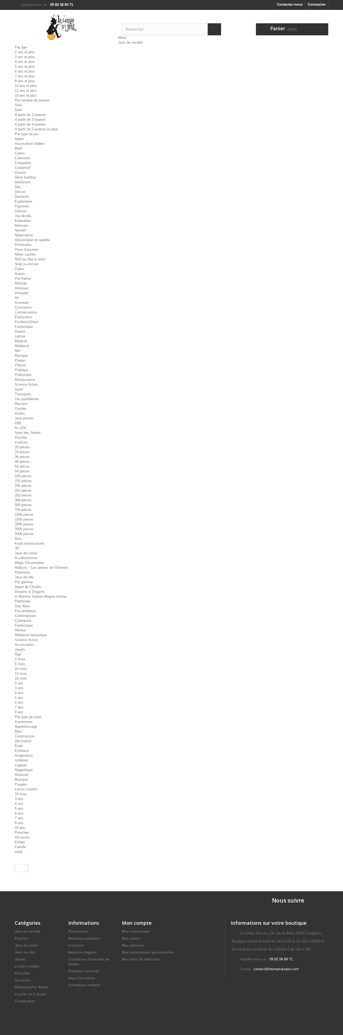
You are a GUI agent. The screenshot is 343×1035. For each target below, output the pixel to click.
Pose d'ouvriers (27, 250)
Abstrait (21, 283)
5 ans (19, 698)
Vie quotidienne (27, 399)
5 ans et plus (25, 67)
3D (17, 548)
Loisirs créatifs (26, 789)
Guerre (20, 331)
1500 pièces (24, 519)
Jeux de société (130, 42)
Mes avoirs (131, 939)
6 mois (20, 664)
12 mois (21, 674)
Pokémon (22, 572)
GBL (18, 423)
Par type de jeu (26, 134)
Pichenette (23, 245)
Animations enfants (84, 985)
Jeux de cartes (26, 553)
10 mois (21, 669)
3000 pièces (24, 529)
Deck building (25, 177)
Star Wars (22, 606)
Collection (22, 158)
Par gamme (24, 582)
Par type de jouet (28, 717)
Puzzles (21, 437)
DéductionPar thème (32, 987)
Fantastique (24, 327)
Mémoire (21, 225)
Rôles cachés (25, 254)
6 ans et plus (25, 71)
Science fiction (26, 384)
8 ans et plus (25, 81)
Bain (18, 731)
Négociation (24, 235)
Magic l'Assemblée (29, 563)
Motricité (21, 775)
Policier (20, 365)
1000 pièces (24, 515)
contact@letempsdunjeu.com (276, 969)
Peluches (22, 833)
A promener (23, 722)
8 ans (19, 712)
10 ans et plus (26, 86)
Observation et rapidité (32, 240)
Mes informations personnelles (147, 952)
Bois (18, 539)
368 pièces (23, 500)
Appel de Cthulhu (28, 587)
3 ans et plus (25, 57)
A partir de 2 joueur (31, 994)
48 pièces (22, 462)
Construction (24, 736)
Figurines (22, 206)
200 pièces (23, 486)
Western (21, 404)
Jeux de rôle (24, 577)
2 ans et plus (25, 52)
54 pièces (22, 466)
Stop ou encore (26, 264)
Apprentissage (26, 727)
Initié (18, 852)
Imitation (21, 760)
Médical (21, 341)
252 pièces (23, 490)
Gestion (21, 211)
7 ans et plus (25, 76)
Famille (20, 847)
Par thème (23, 278)
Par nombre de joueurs (32, 100)
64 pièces (22, 471)
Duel (18, 110)
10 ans (20, 828)
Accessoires (24, 645)
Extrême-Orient (26, 322)
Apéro (19, 139)
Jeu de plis (23, 216)
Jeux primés (24, 418)
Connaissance (26, 312)
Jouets (20, 649)
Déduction (22, 182)
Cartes (20, 153)
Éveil (19, 746)
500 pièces (23, 505)
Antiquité (21, 293)
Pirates (20, 360)
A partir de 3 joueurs (30, 119)
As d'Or (20, 428)
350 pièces (23, 495)
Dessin (20, 192)
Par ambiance (25, 611)
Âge (18, 654)
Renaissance (25, 380)
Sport (19, 389)
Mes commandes (136, 932)
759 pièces (23, 510)
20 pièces (22, 447)
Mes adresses (133, 945)
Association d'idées (30, 144)
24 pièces (22, 452)
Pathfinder (23, 601)
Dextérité (22, 197)
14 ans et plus (26, 95)
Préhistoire (23, 375)
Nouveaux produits (84, 939)
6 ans (19, 702)
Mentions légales (82, 952)
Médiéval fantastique (31, 635)
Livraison (76, 945)
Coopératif (23, 168)
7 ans (19, 707)
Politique (21, 370)
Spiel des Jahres (28, 433)
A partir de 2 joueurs (30, 115)
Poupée (21, 784)
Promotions (78, 932)
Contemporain (25, 616)
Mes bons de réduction (141, 959)
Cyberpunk (23, 621)
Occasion (22, 837)
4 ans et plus (25, 62)
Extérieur (22, 751)
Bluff (18, 148)
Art (17, 298)
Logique (21, 765)
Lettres (20, 336)
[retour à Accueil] (20, 868)
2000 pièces (24, 524)
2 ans (19, 683)
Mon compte (137, 923)
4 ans (19, 693)
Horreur (20, 630)
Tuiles (19, 269)
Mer (18, 351)
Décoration (23, 741)
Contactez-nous (290, 4)
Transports (23, 394)
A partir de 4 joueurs (30, 124)
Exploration (23, 201)
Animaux (21, 288)
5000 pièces (24, 534)
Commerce (23, 307)
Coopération (25, 1001)
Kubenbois (23, 221)
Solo (18, 105)
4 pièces (21, 442)
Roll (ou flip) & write (30, 259)
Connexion (317, 4)
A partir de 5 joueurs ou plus (36, 129)
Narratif (20, 230)
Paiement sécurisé (83, 971)
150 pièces (23, 481)
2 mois (20, 659)
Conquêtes (23, 163)
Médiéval (22, 346)
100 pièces (23, 476)
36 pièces (22, 457)
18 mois (21, 678)
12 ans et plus (26, 91)
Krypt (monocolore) (29, 543)
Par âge (21, 47)
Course (20, 172)
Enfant (20, 842)
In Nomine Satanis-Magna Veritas (41, 596)
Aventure (22, 303)
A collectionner (26, 558)
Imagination (24, 755)
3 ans (19, 688)
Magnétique (24, 770)
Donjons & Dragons (30, 592)
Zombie (20, 409)
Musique (21, 356)
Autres (20, 274)
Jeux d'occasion (81, 978)
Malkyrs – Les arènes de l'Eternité (41, 568)
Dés (18, 187)
